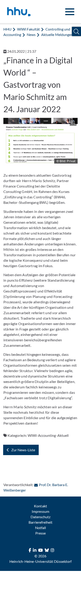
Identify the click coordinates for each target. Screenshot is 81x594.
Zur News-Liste (23, 450)
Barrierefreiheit (40, 522)
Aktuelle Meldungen (57, 34)
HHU (7, 29)
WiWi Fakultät (28, 29)
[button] (76, 31)
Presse (40, 533)
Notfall (40, 527)
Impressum (40, 511)
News (31, 34)
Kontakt (40, 506)
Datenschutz (40, 517)
